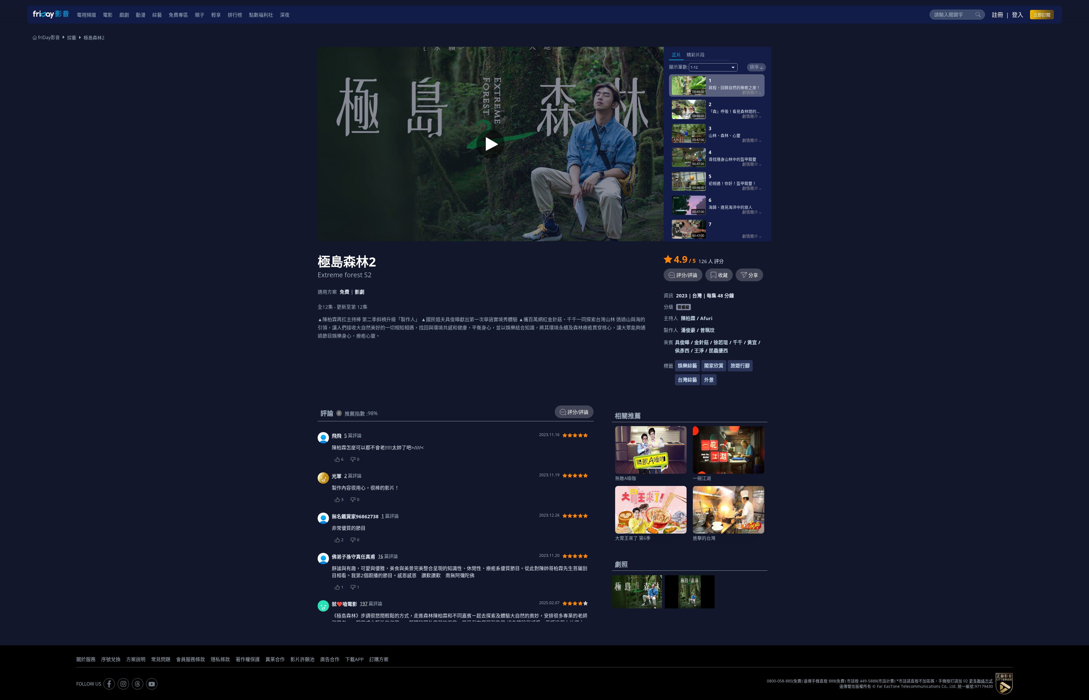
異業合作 (275, 659)
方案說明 (135, 659)
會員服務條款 (190, 659)
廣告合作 (329, 659)
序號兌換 (111, 659)
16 (380, 556)
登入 (1017, 15)
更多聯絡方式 (981, 681)
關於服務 (86, 659)
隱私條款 (220, 659)
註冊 (997, 15)
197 (364, 603)
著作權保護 (248, 659)
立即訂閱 (1041, 15)
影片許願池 (302, 659)
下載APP (354, 659)
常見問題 (160, 659)
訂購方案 (379, 659)
